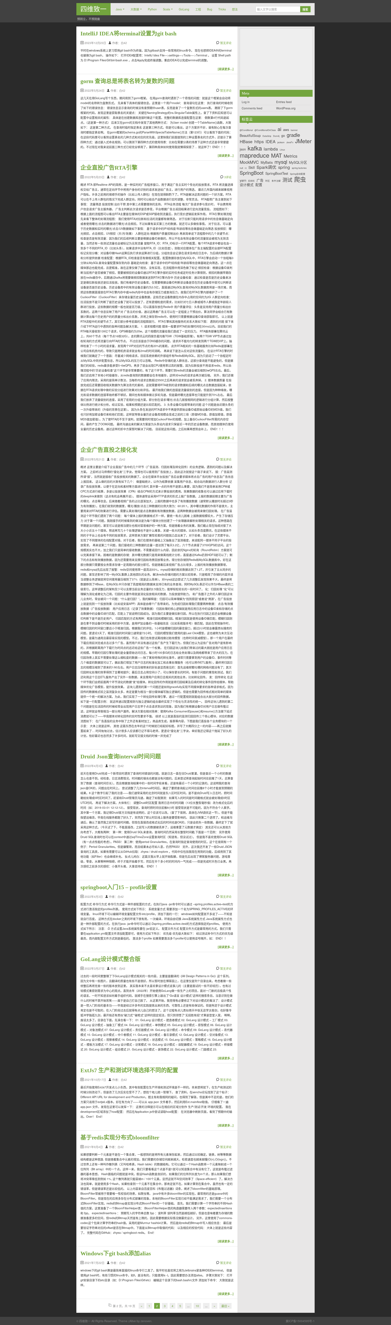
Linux (282, 149)
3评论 (228, 177)
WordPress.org (285, 108)
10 (197, 1306)
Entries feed (284, 102)
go (283, 135)
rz (246, 168)
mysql (281, 162)
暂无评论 (226, 43)
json (243, 149)
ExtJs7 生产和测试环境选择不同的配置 (129, 1070)
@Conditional (246, 130)
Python (152, 9)
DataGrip (266, 136)
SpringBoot (252, 173)
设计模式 (247, 185)
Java (119, 9)
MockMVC (249, 162)
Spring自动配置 (297, 174)
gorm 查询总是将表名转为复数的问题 (127, 81)
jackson (280, 142)
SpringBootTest (276, 173)
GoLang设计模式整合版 (110, 959)
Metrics (290, 155)
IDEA (271, 141)
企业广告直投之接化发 (108, 450)
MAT (276, 155)
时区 (267, 181)
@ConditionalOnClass (265, 130)
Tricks (222, 9)
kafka (255, 148)
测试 (287, 179)
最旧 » (225, 1306)
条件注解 (276, 181)
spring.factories (299, 168)
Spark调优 (266, 167)
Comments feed (252, 108)
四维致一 (93, 9)
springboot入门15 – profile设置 (118, 887)
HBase (246, 141)
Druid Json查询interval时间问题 (120, 756)
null (241, 168)
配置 (258, 185)
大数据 (135, 9)
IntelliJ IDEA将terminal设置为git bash (128, 33)
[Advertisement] (276, 57)
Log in (246, 102)
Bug (209, 9)
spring (284, 167)
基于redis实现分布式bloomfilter (119, 1137)
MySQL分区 (298, 162)
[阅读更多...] (226, 69)
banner (294, 130)
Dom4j (276, 136)
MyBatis (267, 162)
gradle (293, 135)
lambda (271, 148)
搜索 (305, 9)
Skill (251, 167)
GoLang (184, 9)
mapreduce (254, 155)
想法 (235, 9)
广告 (260, 180)
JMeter (303, 141)
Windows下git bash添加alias (115, 1253)
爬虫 (300, 179)
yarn (243, 180)
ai (279, 129)
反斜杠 (251, 181)
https (259, 141)
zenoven (146, 1321)
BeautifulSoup (250, 135)
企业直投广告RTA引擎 (108, 168)
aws (286, 129)
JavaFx (289, 142)
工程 (198, 9)
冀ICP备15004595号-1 (300, 1321)
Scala (166, 9)
